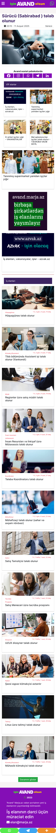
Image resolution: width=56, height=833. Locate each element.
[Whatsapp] (28, 75)
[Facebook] (8, 75)
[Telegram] (37, 75)
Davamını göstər (28, 779)
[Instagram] (18, 75)
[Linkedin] (47, 75)
